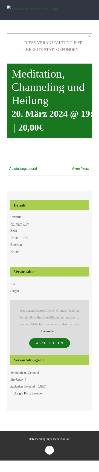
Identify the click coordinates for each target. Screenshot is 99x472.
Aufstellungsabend (23, 168)
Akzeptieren (49, 343)
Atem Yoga (80, 168)
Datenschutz (49, 331)
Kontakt (65, 439)
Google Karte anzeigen (28, 393)
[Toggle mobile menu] (90, 12)
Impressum (52, 439)
